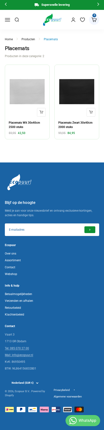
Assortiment (13, 260)
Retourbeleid (13, 307)
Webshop (11, 274)
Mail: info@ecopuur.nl (19, 355)
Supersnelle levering (55, 5)
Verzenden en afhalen (19, 300)
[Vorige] (6, 4)
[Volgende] (98, 4)
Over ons (10, 253)
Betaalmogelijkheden (18, 294)
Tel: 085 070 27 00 (17, 348)
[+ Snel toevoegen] (41, 112)
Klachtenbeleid (14, 314)
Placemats (51, 39)
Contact (10, 267)
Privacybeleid (62, 390)
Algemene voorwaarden (68, 396)
